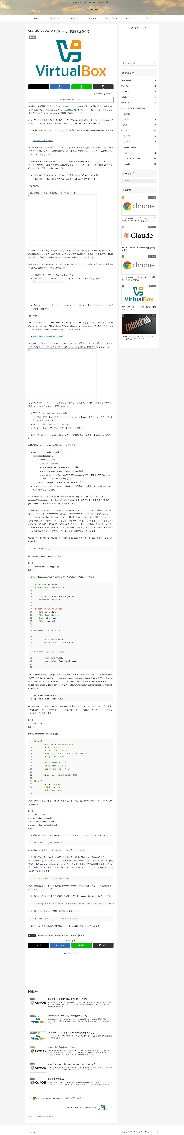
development (43, 935)
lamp (52, 935)
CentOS (33, 935)
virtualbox (66, 935)
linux (58, 935)
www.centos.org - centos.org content (48, 336)
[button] (103, 86)
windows (83, 935)
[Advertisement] (52, 970)
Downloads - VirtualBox (43, 141)
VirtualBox (69, 110)
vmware (75, 935)
